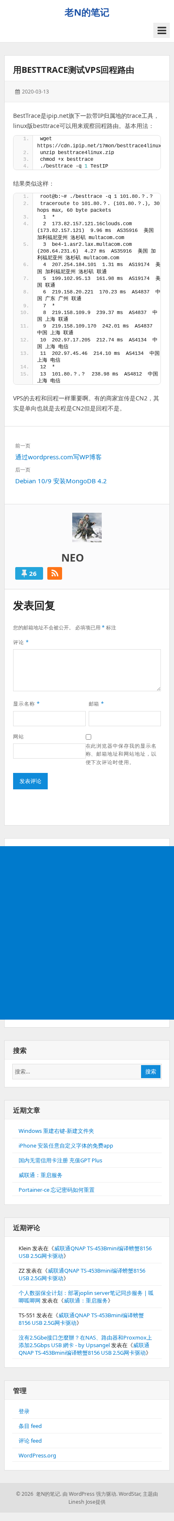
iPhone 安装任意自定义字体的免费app (66, 1145)
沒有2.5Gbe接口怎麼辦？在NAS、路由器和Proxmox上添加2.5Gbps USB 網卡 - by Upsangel (85, 1341)
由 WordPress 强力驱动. (90, 1493)
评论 (21, 642)
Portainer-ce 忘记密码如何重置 (57, 1189)
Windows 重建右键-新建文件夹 (56, 1131)
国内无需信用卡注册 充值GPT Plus (60, 1160)
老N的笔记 (87, 11)
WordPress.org (37, 1455)
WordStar (129, 1493)
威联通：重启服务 (41, 1175)
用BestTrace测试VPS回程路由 (73, 69)
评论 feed (30, 1440)
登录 (24, 1411)
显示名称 (26, 703)
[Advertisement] (87, 933)
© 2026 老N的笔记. (38, 1493)
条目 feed (30, 1426)
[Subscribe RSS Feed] (54, 573)
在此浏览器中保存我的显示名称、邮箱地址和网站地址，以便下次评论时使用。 (121, 754)
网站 (18, 736)
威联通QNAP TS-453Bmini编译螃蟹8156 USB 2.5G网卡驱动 (84, 1348)
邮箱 (97, 703)
